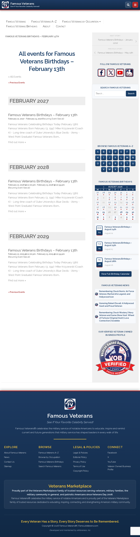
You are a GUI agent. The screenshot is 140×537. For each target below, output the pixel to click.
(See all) (60, 119)
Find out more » (17, 142)
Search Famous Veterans (50, 466)
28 (103, 192)
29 (109, 192)
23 (133, 207)
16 (133, 202)
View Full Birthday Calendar (115, 274)
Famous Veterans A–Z (44, 21)
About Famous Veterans (15, 452)
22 (127, 207)
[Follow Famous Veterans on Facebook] (101, 76)
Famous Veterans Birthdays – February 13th (42, 115)
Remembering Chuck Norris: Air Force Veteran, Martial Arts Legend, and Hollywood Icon (116, 294)
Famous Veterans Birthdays (21, 26)
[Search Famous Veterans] (128, 5)
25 (103, 212)
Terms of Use (79, 466)
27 (98, 192)
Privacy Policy (79, 462)
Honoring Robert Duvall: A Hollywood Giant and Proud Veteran (116, 304)
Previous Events (16, 83)
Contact (61, 26)
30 (115, 192)
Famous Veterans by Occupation (80, 21)
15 (127, 202)
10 (98, 202)
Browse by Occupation (49, 457)
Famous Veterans (16, 21)
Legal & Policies (80, 452)
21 (121, 207)
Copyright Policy (81, 471)
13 (115, 202)
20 (115, 207)
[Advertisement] (115, 119)
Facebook (112, 452)
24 (97, 212)
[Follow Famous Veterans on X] (111, 76)
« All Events (14, 76)
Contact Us (9, 462)
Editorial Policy (80, 457)
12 (109, 202)
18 (103, 207)
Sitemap (8, 466)
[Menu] (135, 5)
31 (121, 192)
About (46, 26)
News (6, 457)
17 (98, 207)
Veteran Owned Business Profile (119, 468)
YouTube (112, 462)
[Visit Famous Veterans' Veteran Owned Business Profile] (129, 76)
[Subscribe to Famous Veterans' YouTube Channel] (120, 76)
